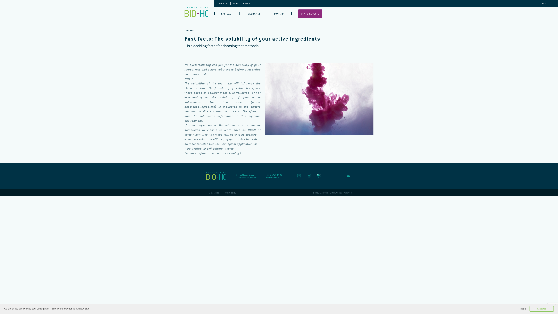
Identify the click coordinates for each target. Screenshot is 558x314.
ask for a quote (310, 14)
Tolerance (253, 13)
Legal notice (214, 192)
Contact (247, 3)
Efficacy (227, 13)
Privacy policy (230, 192)
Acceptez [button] (541, 309)
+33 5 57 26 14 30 (274, 175)
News (236, 3)
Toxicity (279, 13)
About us (223, 3)
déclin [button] (523, 309)
